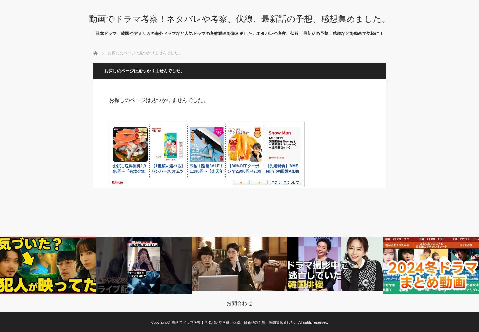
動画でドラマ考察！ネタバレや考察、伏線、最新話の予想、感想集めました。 (239, 19)
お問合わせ (239, 303)
